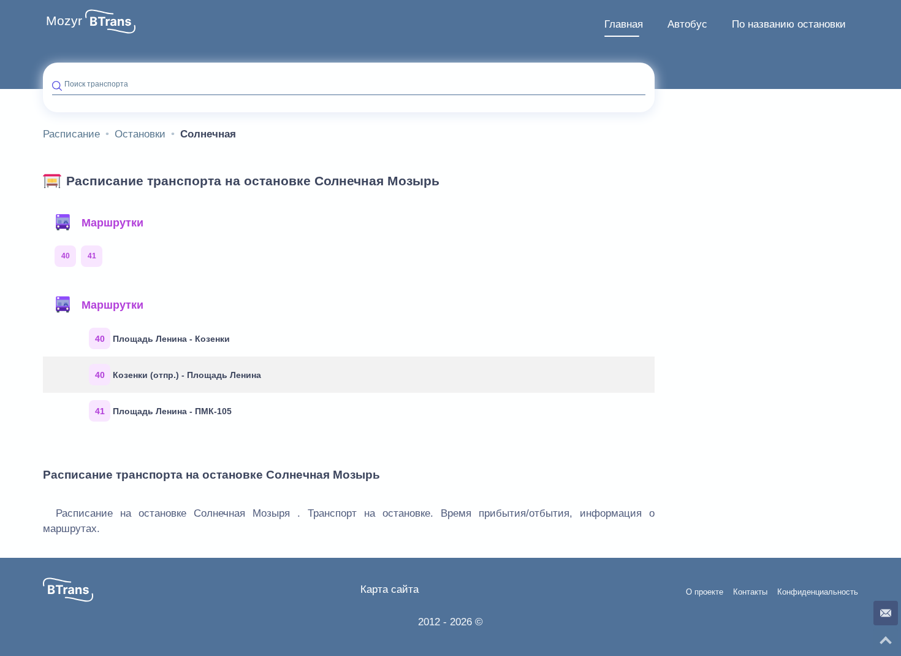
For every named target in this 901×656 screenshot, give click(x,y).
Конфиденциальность (817, 592)
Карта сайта (389, 589)
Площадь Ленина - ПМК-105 (163, 411)
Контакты (750, 592)
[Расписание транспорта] (110, 21)
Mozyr (64, 21)
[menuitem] (623, 24)
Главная (623, 24)
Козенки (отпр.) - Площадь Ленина (178, 375)
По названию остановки (789, 24)
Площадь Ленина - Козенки (162, 339)
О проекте (704, 592)
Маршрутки (112, 223)
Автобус (687, 24)
